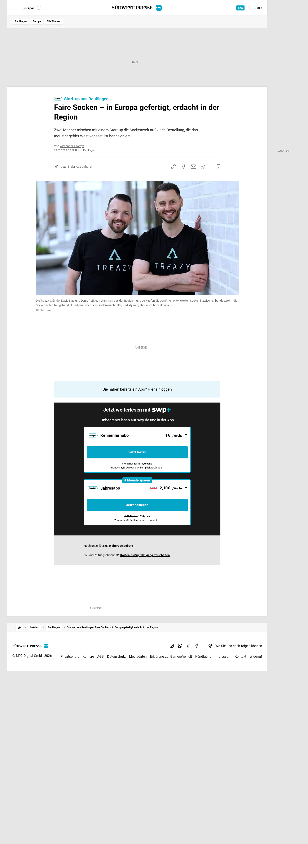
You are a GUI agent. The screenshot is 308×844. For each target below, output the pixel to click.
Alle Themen (54, 21)
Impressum (223, 657)
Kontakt (240, 657)
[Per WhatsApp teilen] (203, 166)
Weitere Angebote (121, 545)
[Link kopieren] (173, 166)
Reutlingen (21, 21)
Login (258, 7)
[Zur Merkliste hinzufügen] (217, 166)
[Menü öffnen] (14, 8)
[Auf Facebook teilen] (183, 166)
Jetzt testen (137, 452)
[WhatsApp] (180, 645)
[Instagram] (171, 645)
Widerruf (256, 657)
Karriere (88, 657)
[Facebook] (197, 645)
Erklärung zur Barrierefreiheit (171, 657)
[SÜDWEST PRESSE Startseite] (137, 8)
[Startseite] (19, 627)
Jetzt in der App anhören (77, 166)
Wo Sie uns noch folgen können (238, 646)
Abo (240, 8)
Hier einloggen (160, 389)
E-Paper (28, 8)
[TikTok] (188, 645)
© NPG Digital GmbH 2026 (32, 656)
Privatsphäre (70, 657)
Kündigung (203, 657)
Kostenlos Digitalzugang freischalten (145, 555)
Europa (37, 21)
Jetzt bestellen (137, 505)
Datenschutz (116, 657)
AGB (100, 657)
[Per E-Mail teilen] (193, 166)
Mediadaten (138, 657)
